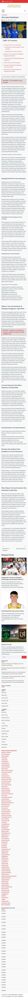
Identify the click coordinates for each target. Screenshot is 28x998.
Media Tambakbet (5, 904)
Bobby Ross (5, 20)
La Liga (3, 723)
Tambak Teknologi (5, 870)
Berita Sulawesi (5, 874)
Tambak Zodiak (5, 867)
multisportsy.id (4, 881)
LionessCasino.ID (5, 783)
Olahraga (4, 15)
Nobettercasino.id (5, 813)
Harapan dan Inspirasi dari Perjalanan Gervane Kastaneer (13, 66)
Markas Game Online (6, 779)
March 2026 (4, 695)
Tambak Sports (14, 5)
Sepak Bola (3, 739)
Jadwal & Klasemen (5, 720)
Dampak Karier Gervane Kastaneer (13, 51)
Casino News (4, 774)
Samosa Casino (5, 831)
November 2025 (4, 700)
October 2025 (4, 703)
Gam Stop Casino (5, 809)
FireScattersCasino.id (6, 772)
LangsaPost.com (5, 890)
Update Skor (4, 747)
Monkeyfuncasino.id (6, 815)
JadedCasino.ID (5, 788)
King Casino (4, 786)
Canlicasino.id (4, 761)
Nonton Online (5, 883)
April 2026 (3, 692)
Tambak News (4, 897)
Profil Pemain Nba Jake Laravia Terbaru (12, 611)
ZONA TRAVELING (6, 886)
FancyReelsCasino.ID (6, 797)
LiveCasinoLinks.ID (6, 784)
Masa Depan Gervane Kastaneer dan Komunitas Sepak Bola (12, 70)
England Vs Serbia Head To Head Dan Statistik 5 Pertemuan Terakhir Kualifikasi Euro (13, 332)
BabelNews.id (4, 836)
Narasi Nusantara (5, 754)
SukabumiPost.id (5, 879)
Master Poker (4, 768)
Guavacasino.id (5, 806)
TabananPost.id (5, 834)
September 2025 (4, 706)
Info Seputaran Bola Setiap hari (8, 876)
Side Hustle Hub (5, 892)
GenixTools (4, 843)
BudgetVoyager (5, 826)
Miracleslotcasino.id (6, 800)
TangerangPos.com (6, 849)
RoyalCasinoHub (5, 829)
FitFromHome (4, 863)
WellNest (3, 895)
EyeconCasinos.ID (5, 790)
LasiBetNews (4, 861)
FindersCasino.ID (5, 791)
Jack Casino (4, 795)
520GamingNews (5, 854)
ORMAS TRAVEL (6, 877)
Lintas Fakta (4, 759)
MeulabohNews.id (5, 833)
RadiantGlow (4, 842)
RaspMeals (4, 845)
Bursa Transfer (4, 715)
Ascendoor (8, 996)
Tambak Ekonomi (5, 868)
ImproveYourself (5, 840)
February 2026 (4, 698)
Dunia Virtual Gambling (7, 770)
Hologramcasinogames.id (7, 802)
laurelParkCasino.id (6, 777)
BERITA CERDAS (6, 752)
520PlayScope (4, 858)
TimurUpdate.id (5, 838)
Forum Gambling (5, 766)
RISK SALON (5, 888)
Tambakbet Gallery (6, 903)
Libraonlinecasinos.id (6, 817)
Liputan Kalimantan (6, 872)
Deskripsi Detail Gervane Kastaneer (12, 45)
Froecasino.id (4, 808)
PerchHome (4, 847)
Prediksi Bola (4, 733)
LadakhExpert (4, 894)
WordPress (20, 996)
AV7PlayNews (5, 860)
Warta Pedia (4, 757)
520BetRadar (4, 856)
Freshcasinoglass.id (6, 811)
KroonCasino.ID (5, 820)
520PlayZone (4, 852)
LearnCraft (4, 822)
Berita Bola (3, 712)
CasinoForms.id (5, 763)
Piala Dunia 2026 (5, 731)
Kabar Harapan (5, 756)
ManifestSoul (4, 827)
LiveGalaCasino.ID (6, 781)
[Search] (25, 11)
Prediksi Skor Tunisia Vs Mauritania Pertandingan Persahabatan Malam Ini (12, 578)
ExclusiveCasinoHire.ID (7, 793)
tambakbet (3, 910)
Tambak (3, 899)
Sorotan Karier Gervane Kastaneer (12, 62)
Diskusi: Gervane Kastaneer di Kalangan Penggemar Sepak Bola (13, 54)
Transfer (3, 741)
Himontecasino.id (5, 804)
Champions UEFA (5, 717)
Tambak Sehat (4, 865)
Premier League (4, 736)
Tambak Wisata (5, 885)
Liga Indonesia (4, 725)
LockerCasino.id (5, 775)
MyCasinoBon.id (5, 765)
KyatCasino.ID (5, 818)
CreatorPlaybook (5, 824)
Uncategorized (4, 744)
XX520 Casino (5, 851)
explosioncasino (5, 799)
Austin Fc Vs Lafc (6, 644)
